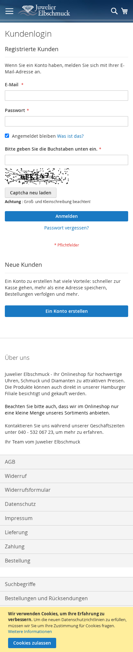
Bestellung (17, 560)
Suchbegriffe (20, 584)
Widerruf (15, 476)
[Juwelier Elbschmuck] (48, 10)
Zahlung (15, 546)
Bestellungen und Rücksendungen (46, 598)
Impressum (19, 518)
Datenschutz (20, 504)
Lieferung (16, 532)
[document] (67, 629)
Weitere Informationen (30, 631)
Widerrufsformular (28, 489)
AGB (10, 461)
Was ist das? (70, 136)
